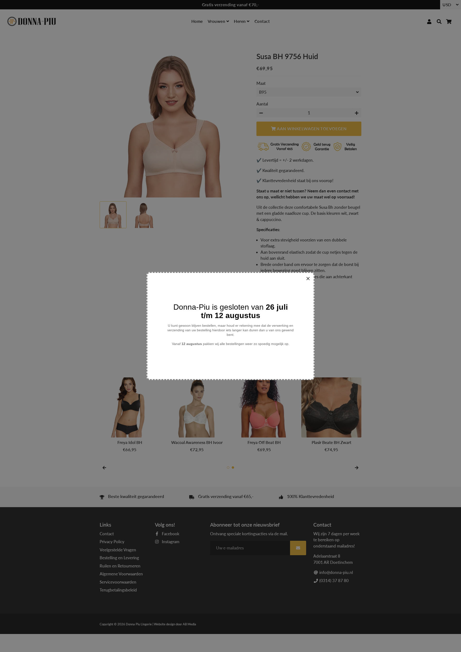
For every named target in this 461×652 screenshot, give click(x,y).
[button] (308, 278)
